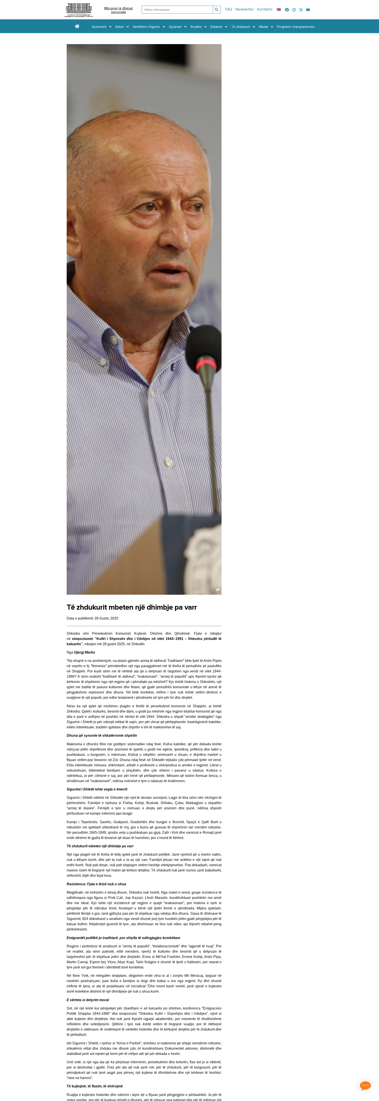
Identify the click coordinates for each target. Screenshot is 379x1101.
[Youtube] (308, 10)
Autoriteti (99, 27)
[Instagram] (294, 10)
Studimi (196, 27)
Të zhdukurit (240, 27)
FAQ (228, 9)
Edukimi (216, 27)
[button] (365, 1086)
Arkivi (119, 27)
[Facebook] (287, 10)
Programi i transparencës (296, 27)
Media (263, 27)
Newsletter (244, 9)
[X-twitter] (301, 10)
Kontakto (264, 9)
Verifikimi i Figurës (146, 27)
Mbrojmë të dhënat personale (118, 10)
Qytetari (175, 27)
